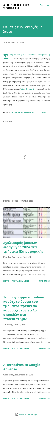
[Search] (41, 5)
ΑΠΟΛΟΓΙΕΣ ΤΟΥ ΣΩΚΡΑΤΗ (16, 6)
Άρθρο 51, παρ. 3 (27, 89)
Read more (44, 281)
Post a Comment (20, 281)
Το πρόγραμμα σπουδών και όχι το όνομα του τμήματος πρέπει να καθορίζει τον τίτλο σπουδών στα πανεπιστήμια (23, 308)
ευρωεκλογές (27, 112)
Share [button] (43, 112)
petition (15, 112)
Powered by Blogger (28, 414)
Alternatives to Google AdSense (21, 366)
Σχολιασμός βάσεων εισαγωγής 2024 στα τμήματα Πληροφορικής (23, 247)
